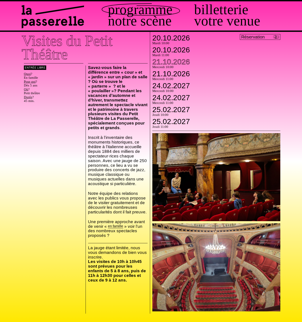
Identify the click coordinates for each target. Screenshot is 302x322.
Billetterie (221, 10)
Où (26, 89)
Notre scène (140, 21)
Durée (28, 97)
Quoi (27, 74)
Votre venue (227, 21)
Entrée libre (35, 67)
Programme (140, 10)
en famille (115, 226)
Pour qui (30, 81)
